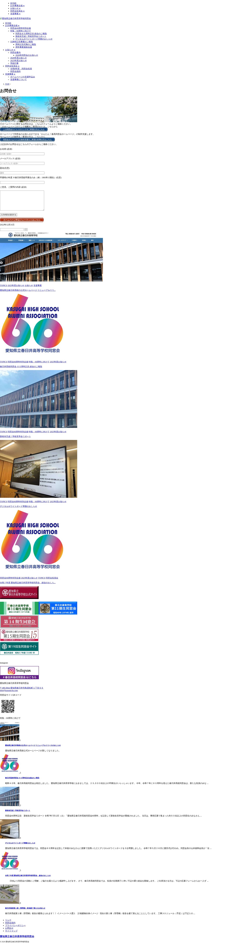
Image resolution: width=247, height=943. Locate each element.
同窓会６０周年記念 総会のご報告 (31, 34)
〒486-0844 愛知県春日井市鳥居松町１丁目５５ (21, 688)
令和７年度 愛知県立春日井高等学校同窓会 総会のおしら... (28, 583)
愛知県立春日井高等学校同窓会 (17, 936)
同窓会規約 (15, 71)
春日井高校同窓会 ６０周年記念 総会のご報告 (21, 366)
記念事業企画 (12, 25)
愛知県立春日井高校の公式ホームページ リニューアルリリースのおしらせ (33, 745)
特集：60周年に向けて (20, 31)
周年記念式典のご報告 (25, 44)
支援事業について (18, 79)
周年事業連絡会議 (23, 47)
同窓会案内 (15, 52)
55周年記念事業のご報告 (21, 42)
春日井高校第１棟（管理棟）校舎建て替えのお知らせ (25, 908)
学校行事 (14, 63)
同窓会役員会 (12, 66)
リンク (8, 920)
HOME (8, 23)
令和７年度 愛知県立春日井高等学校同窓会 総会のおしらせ (28, 875)
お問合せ (9, 928)
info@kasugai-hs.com (9, 690)
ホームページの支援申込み (22, 77)
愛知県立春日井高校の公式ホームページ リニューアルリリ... (28, 290)
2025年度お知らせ (18, 60)
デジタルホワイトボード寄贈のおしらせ (33, 39)
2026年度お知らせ (18, 58)
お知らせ (10, 50)
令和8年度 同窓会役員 (21, 69)
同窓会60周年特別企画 (20, 28)
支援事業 (10, 74)
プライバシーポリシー (15, 925)
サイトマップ (11, 931)
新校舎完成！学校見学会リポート (30, 36)
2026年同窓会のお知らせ (26, 55)
